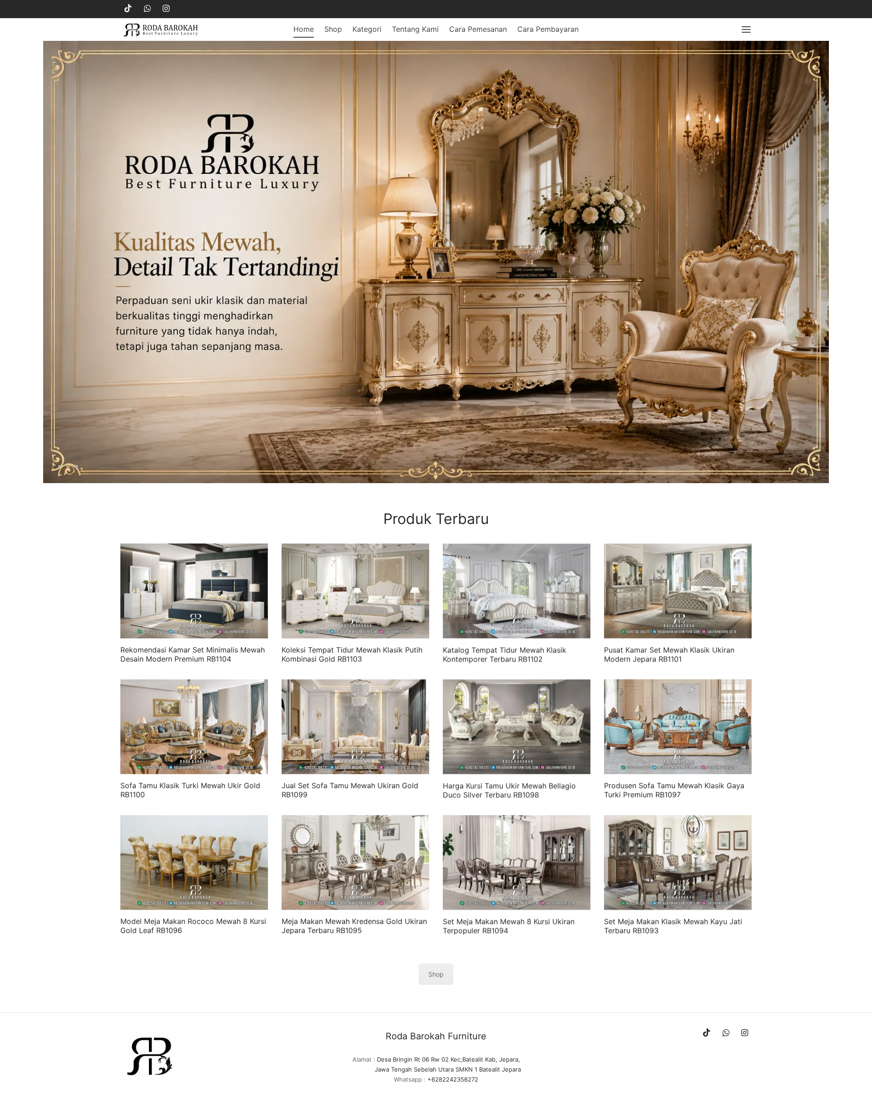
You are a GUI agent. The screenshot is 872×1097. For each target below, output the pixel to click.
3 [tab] (76, 466)
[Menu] (746, 29)
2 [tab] (67, 466)
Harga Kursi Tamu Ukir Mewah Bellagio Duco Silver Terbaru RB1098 (509, 790)
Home (303, 29)
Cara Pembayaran (548, 29)
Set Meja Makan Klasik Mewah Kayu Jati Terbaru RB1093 (673, 925)
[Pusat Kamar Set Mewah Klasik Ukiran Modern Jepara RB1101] (678, 591)
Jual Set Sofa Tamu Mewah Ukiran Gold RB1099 (350, 790)
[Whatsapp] (147, 8)
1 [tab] (59, 466)
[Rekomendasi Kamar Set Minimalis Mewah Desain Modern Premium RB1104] (194, 591)
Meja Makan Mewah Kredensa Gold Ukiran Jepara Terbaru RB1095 (354, 925)
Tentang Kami (415, 29)
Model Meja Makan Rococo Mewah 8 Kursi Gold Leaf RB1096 (193, 925)
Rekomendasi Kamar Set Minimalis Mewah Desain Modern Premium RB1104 (192, 654)
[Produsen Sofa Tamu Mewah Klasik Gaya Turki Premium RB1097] (678, 726)
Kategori (367, 29)
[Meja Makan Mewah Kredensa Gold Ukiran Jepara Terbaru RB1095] (355, 862)
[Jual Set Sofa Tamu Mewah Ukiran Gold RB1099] (355, 726)
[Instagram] (166, 8)
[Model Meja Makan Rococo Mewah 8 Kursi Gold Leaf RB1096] (194, 862)
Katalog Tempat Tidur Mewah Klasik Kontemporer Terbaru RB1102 (504, 654)
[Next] (825, 262)
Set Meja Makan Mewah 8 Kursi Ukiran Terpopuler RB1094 (509, 925)
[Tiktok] (128, 8)
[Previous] (47, 262)
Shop (333, 29)
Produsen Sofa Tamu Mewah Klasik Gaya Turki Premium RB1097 (674, 790)
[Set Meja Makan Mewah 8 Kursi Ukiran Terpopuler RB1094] (516, 862)
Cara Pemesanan (478, 29)
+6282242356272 (452, 1079)
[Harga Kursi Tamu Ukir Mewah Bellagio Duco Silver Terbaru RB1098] (516, 726)
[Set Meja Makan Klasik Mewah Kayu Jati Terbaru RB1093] (678, 862)
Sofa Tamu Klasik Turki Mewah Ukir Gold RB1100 (190, 790)
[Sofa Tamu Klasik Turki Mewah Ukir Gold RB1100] (194, 726)
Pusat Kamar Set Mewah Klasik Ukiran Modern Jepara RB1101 (669, 654)
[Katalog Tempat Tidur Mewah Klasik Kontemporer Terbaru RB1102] (516, 591)
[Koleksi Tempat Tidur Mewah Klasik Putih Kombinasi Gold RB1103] (355, 591)
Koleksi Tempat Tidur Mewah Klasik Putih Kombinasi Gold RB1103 (352, 654)
